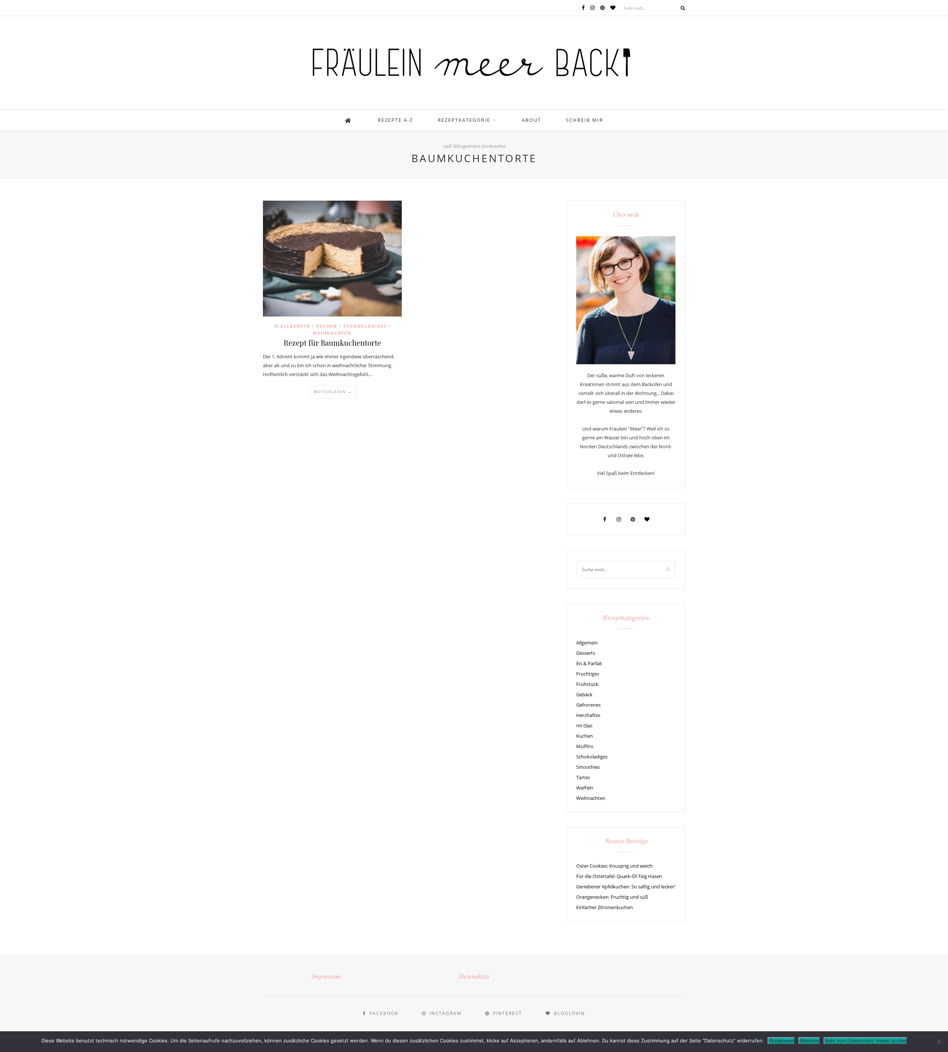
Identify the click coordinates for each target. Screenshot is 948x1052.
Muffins (584, 746)
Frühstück (587, 684)
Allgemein (295, 326)
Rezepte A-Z (395, 120)
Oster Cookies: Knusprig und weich (614, 865)
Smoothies (588, 767)
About (531, 120)
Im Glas (584, 725)
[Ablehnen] (938, 1041)
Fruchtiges (587, 673)
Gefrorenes (588, 704)
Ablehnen (809, 1040)
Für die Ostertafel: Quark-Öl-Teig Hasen (619, 876)
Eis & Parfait (589, 663)
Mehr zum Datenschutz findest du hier (865, 1040)
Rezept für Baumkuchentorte (332, 343)
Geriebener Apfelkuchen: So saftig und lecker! (625, 886)
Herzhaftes (588, 715)
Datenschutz (474, 977)
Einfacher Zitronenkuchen (604, 907)
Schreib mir (584, 120)
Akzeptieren (781, 1040)
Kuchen (326, 326)
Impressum (326, 977)
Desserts (585, 653)
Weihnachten (332, 333)
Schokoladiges (365, 326)
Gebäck (584, 694)
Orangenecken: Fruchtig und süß (612, 897)
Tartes (583, 777)
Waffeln (584, 787)
